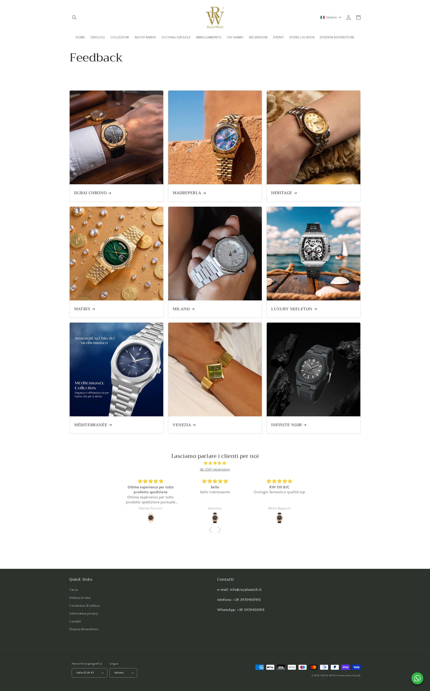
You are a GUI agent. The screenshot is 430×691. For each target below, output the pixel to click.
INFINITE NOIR (286, 425)
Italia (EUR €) (85, 672)
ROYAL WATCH (329, 675)
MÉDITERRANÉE (90, 425)
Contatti (75, 621)
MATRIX (82, 309)
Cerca (73, 590)
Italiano (119, 672)
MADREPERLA (187, 193)
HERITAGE (281, 193)
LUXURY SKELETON (291, 309)
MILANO (181, 309)
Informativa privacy (83, 613)
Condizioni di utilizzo (84, 606)
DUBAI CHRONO (90, 193)
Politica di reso (80, 598)
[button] (74, 17)
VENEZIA (182, 425)
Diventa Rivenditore (83, 629)
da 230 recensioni (215, 469)
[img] (215, 463)
